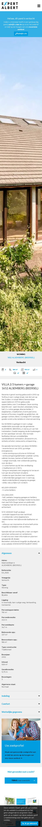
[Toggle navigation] (38, 5)
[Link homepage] (11, 5)
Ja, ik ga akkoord (29, 823)
